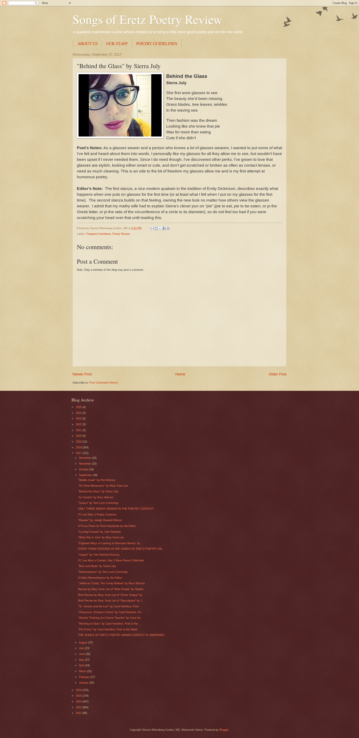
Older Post (277, 374)
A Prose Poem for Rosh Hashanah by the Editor (107, 526)
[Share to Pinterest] (168, 228)
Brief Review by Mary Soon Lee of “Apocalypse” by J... (111, 600)
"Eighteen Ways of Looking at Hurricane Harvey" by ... (111, 543)
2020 (79, 435)
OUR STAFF (117, 43)
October (84, 469)
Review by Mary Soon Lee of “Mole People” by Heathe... (112, 589)
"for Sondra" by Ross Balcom (95, 497)
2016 (79, 690)
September (86, 475)
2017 (79, 453)
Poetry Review (121, 233)
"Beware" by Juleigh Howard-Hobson (100, 520)
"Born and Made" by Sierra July (97, 566)
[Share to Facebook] (164, 228)
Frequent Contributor (98, 233)
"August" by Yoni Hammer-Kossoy (98, 554)
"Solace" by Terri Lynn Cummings (98, 502)
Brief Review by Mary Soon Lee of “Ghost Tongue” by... (111, 595)
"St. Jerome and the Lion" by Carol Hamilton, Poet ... (110, 606)
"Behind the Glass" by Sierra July (98, 491)
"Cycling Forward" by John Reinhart (99, 531)
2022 (79, 424)
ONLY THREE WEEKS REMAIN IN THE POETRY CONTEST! (116, 508)
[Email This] (152, 228)
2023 (79, 418)
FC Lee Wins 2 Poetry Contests (97, 514)
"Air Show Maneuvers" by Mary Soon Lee (103, 485)
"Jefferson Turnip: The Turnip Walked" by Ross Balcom (111, 583)
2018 (79, 447)
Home (180, 374)
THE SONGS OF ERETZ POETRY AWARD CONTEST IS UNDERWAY (121, 635)
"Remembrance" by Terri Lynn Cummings (103, 571)
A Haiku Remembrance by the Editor (100, 577)
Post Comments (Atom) (103, 382)
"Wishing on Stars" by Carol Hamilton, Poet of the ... (109, 623)
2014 (79, 701)
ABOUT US (87, 43)
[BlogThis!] (156, 228)
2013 (79, 707)
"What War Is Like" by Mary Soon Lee (101, 537)
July (82, 648)
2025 (79, 407)
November (85, 463)
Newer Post (82, 374)
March (83, 671)
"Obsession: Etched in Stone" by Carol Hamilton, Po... (111, 612)
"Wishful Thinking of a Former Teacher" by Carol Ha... (110, 617)
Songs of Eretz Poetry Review (147, 19)
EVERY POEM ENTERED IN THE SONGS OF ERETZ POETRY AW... (121, 548)
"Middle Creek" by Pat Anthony (96, 480)
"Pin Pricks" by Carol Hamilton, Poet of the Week (108, 629)
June (82, 654)
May (82, 659)
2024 (79, 413)
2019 (79, 441)
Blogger (223, 729)
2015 (79, 695)
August (83, 642)
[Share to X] (160, 228)
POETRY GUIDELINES (156, 43)
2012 (79, 713)
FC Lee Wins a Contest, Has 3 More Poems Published (111, 560)
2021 (79, 430)
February (84, 677)
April (82, 665)
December (85, 457)
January (84, 682)
